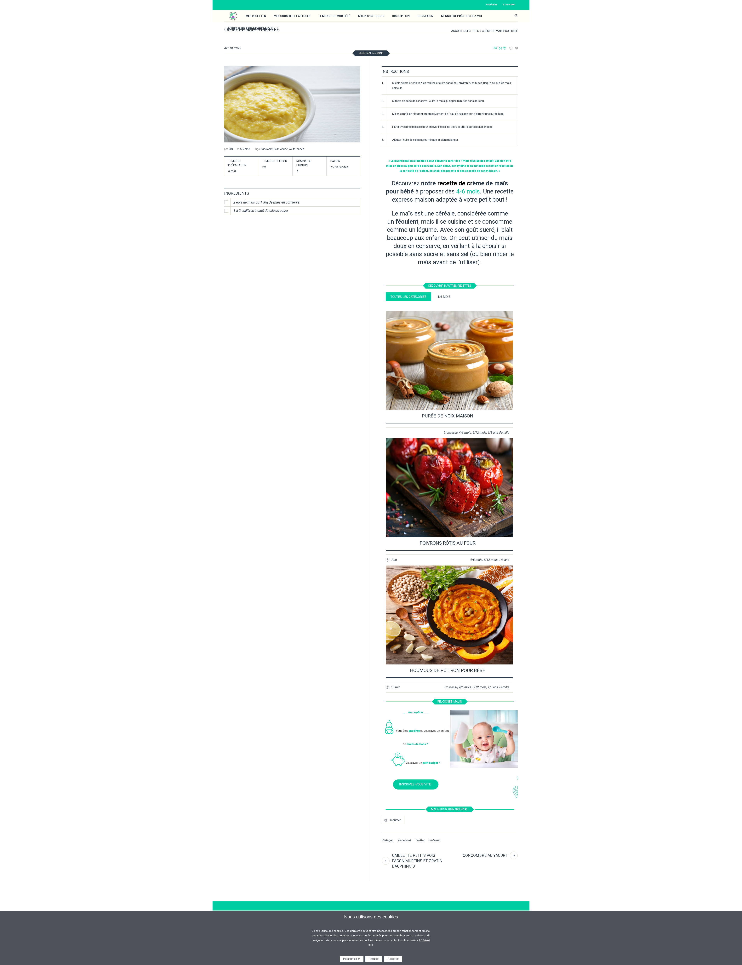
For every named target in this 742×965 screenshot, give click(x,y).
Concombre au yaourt (485, 855)
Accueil (457, 31)
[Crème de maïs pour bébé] (292, 104)
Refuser (374, 958)
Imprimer (395, 820)
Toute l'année (296, 149)
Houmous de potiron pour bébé (447, 670)
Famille (504, 432)
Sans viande (281, 149)
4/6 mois (245, 149)
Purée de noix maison (447, 416)
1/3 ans (493, 432)
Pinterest (434, 840)
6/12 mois (479, 432)
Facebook (404, 840)
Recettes (472, 31)
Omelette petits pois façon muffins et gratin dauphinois (417, 861)
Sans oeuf (266, 149)
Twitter (420, 840)
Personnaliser (351, 958)
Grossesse (450, 432)
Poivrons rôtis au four (448, 543)
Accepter (393, 958)
